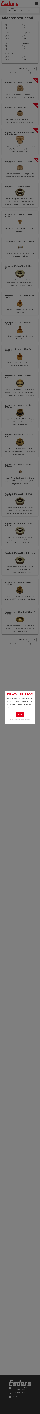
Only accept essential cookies (20, 719)
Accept (20, 715)
